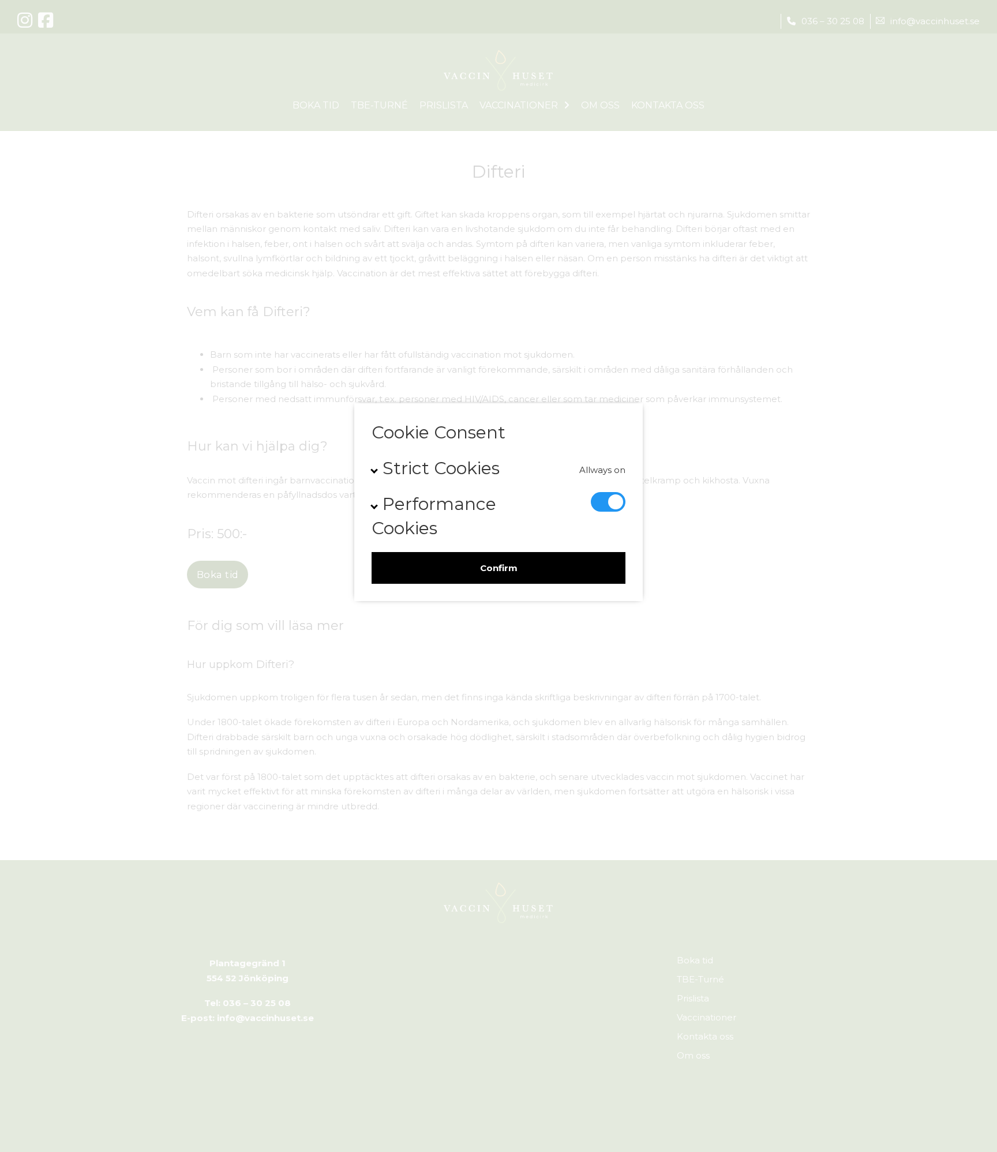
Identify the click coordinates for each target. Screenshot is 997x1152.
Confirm (499, 567)
